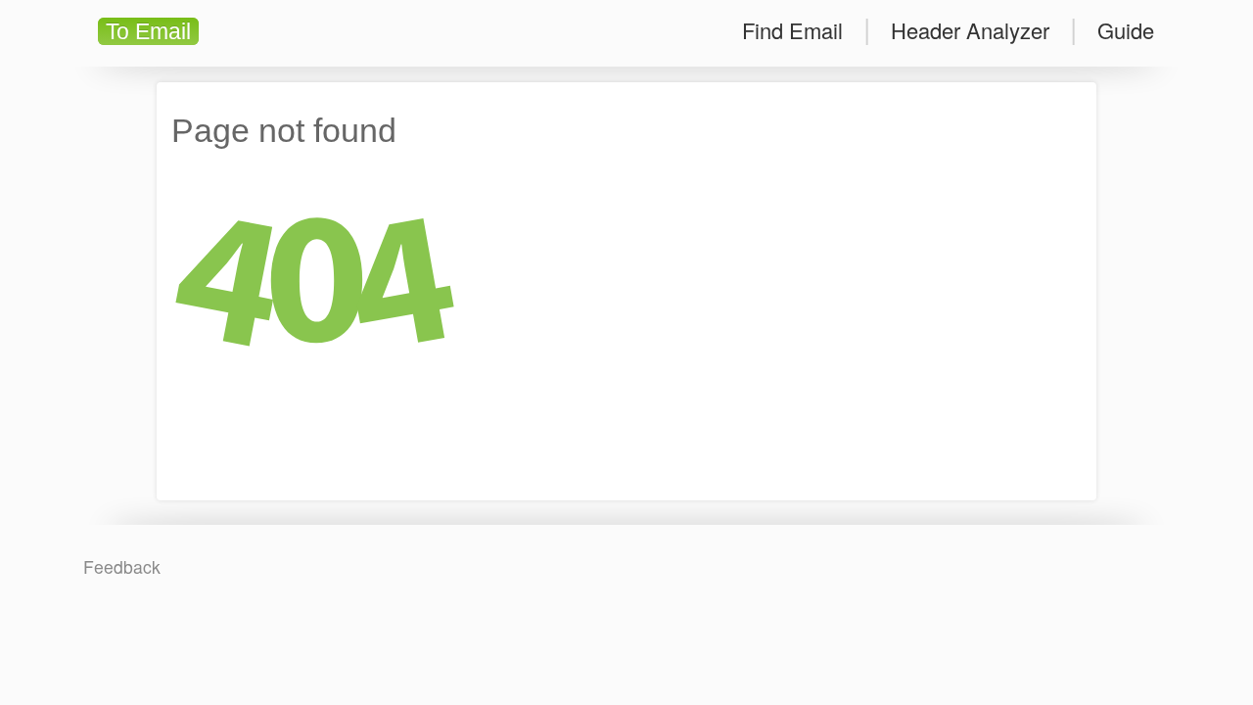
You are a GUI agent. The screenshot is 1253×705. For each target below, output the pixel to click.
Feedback (122, 566)
